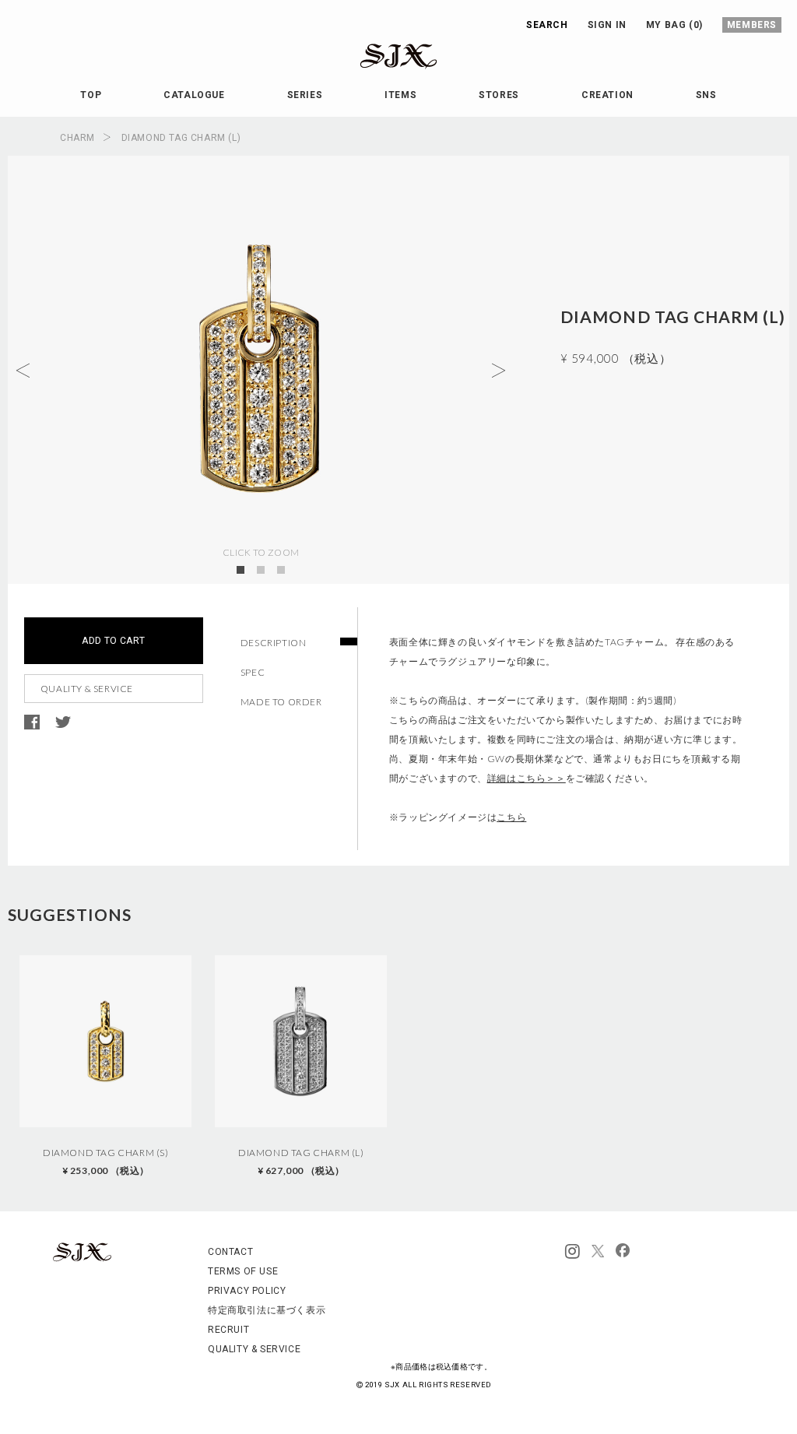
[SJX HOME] (82, 1258)
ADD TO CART (113, 641)
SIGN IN (607, 25)
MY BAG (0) (674, 25)
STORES (499, 95)
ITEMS (400, 95)
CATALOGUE (193, 95)
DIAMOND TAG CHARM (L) (301, 1161)
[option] (105, 1067)
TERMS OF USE (243, 1271)
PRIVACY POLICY (247, 1291)
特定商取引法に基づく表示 (266, 1310)
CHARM (77, 138)
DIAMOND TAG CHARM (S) (106, 1161)
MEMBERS (752, 25)
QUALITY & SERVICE (86, 688)
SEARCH (547, 25)
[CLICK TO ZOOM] (261, 369)
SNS (706, 95)
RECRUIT (228, 1330)
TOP (90, 95)
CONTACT (230, 1252)
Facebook (32, 722)
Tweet (63, 722)
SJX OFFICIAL (386, 69)
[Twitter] (598, 1251)
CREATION (607, 95)
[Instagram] (572, 1251)
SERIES (305, 95)
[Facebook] (623, 1251)
